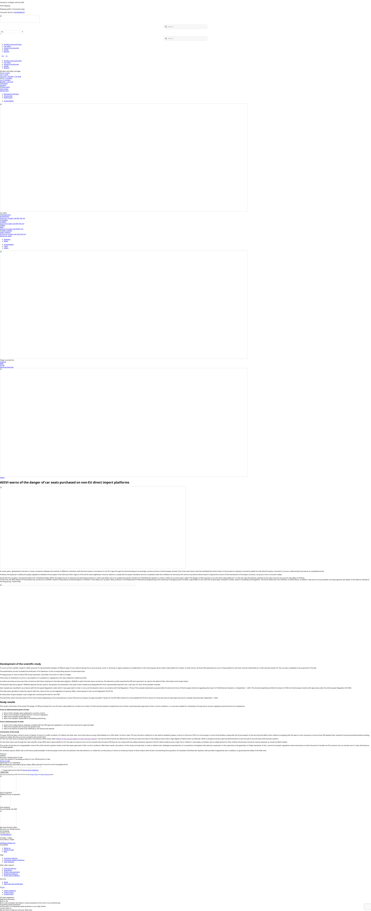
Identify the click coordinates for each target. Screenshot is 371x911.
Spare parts (8, 98)
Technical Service (10, 868)
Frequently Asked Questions (14, 860)
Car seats (7, 46)
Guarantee (8, 870)
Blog (5, 852)
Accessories (8, 96)
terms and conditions (31, 770)
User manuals (9, 862)
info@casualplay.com (7, 843)
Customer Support (10, 858)
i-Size (6, 246)
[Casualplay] (185, 19)
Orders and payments (12, 872)
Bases (6, 241)
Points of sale (5, 761)
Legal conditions (10, 891)
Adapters (7, 239)
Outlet (6, 50)
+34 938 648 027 (19, 12)
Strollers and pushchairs (13, 44)
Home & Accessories (11, 48)
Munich (6, 52)
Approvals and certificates (13, 884)
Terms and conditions (12, 875)
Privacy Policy (34, 774)
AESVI (6, 882)
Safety (6, 248)
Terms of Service (45, 774)
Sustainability (9, 101)
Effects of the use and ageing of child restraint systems (77, 739)
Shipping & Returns (11, 874)
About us (7, 848)
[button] (12, 31)
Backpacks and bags (11, 94)
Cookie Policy (9, 894)
